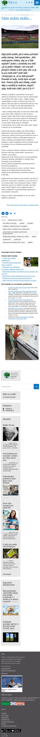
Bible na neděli (9, 394)
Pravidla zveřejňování (7, 722)
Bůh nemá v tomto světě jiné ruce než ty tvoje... (19, 276)
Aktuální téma (25, 15)
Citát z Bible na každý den (23, 10)
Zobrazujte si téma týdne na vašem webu (24, 205)
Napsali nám (5, 717)
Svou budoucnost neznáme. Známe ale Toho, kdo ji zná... (10, 456)
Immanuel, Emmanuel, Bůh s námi (14, 242)
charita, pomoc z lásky (15, 220)
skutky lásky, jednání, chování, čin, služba (16, 236)
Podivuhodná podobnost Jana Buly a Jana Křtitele (9, 479)
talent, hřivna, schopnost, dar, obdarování (16, 229)
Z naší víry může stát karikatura (10, 545)
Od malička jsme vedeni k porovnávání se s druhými (20, 300)
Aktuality (7, 419)
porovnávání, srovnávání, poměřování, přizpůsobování (15, 233)
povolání (30, 223)
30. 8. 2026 (12, 397)
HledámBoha (9, 700)
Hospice (10, 698)
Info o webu (4, 715)
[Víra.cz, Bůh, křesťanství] (9, 2)
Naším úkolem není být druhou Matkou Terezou (19, 280)
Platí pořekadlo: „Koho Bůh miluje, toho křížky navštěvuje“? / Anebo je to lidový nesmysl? (10, 596)
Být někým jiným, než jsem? (16, 308)
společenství (7, 239)
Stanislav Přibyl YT (33, 698)
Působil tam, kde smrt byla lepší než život (17, 278)
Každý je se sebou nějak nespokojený (19, 287)
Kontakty (4, 713)
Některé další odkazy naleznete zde (24, 700)
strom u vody (14, 376)
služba (34, 236)
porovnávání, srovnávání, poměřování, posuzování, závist (21, 317)
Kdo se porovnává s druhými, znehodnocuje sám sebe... (22, 292)
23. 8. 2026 (6, 397)
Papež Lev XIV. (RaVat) (20, 698)
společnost (17, 239)
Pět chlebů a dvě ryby (9, 223)
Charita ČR (4, 698)
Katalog (3, 724)
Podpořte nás (5, 719)
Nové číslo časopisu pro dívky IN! (8, 505)
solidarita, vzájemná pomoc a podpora (15, 226)
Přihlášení (7, 405)
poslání (22, 223)
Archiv (32, 15)
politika (30, 242)
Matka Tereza (8, 425)
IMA (9, 15)
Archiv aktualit (7, 574)
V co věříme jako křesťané (8, 726)
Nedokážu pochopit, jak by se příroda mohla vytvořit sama (10, 625)
